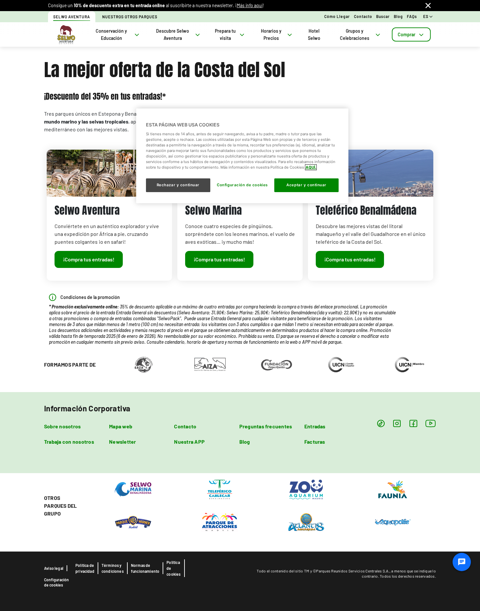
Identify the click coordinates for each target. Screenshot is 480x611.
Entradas (315, 426)
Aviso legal (53, 568)
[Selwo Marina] (133, 489)
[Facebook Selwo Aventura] (413, 423)
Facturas (314, 441)
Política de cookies (174, 568)
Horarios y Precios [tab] (271, 34)
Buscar (383, 16)
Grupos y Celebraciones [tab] (354, 34)
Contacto (363, 16)
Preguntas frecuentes (265, 426)
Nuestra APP (189, 441)
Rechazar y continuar (178, 185)
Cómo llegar (337, 16)
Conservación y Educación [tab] (111, 34)
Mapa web (120, 426)
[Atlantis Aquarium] (306, 522)
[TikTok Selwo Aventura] (381, 423)
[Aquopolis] (392, 522)
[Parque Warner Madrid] (133, 522)
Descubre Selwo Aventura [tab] (172, 34)
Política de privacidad (84, 568)
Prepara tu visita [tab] (225, 34)
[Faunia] (392, 489)
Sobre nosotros (62, 426)
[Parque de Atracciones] (219, 522)
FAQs (412, 16)
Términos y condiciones (113, 568)
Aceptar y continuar (306, 185)
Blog (398, 16)
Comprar (406, 34)
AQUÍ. (311, 167)
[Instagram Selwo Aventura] (397, 423)
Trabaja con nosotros (69, 441)
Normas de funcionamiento (145, 568)
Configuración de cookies (56, 582)
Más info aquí (250, 5)
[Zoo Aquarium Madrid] (306, 489)
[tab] (411, 34)
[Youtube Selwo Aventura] (430, 423)
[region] (242, 155)
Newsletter (122, 441)
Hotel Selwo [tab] (314, 34)
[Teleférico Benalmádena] (219, 489)
